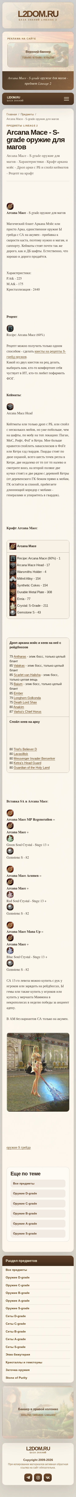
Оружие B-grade (25, 1213)
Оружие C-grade (25, 1203)
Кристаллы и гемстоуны (24, 1362)
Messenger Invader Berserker (34, 758)
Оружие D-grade (25, 1193)
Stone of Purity (16, 1377)
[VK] (48, 1478)
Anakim (19, 707)
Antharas (20, 656)
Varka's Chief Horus (27, 711)
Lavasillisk (21, 754)
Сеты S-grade (16, 1347)
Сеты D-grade (16, 1316)
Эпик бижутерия (18, 1354)
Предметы (27, 114)
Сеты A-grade (16, 1339)
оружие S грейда (19, 1147)
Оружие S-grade (25, 1233)
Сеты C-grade (16, 1323)
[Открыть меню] (66, 98)
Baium (18, 684)
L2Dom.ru (15, 99)
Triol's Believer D (25, 749)
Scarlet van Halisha (27, 675)
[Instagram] (38, 1478)
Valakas (19, 665)
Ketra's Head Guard (27, 763)
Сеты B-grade (16, 1331)
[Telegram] (28, 1478)
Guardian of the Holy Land (32, 767)
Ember (18, 693)
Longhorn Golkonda (27, 698)
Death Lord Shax (25, 702)
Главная (12, 114)
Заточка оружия (18, 1370)
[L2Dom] (38, 15)
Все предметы (23, 1183)
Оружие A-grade (25, 1223)
